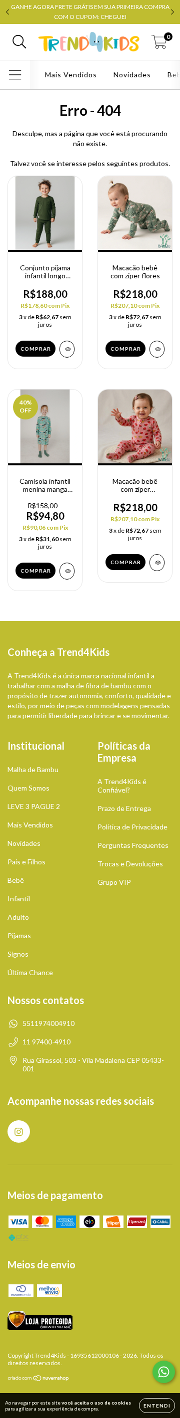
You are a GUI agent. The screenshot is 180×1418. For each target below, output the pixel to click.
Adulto (18, 917)
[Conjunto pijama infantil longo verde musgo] (67, 349)
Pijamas (19, 935)
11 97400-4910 (46, 1041)
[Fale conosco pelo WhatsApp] (163, 1372)
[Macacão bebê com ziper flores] (157, 349)
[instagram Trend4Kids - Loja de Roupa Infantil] (19, 1131)
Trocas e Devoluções (130, 863)
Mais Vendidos (71, 74)
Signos (18, 954)
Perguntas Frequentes (133, 845)
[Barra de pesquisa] (20, 41)
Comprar (35, 349)
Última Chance (30, 972)
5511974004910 (48, 1023)
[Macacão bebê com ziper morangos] (157, 562)
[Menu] (15, 74)
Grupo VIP (114, 882)
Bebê (16, 880)
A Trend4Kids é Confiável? (122, 785)
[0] (159, 44)
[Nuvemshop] (39, 1379)
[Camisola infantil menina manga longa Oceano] (67, 571)
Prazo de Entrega (124, 808)
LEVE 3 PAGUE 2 (34, 806)
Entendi (157, 1406)
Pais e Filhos (27, 861)
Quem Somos (29, 788)
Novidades (132, 74)
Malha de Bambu (33, 769)
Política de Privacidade (133, 826)
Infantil (19, 898)
